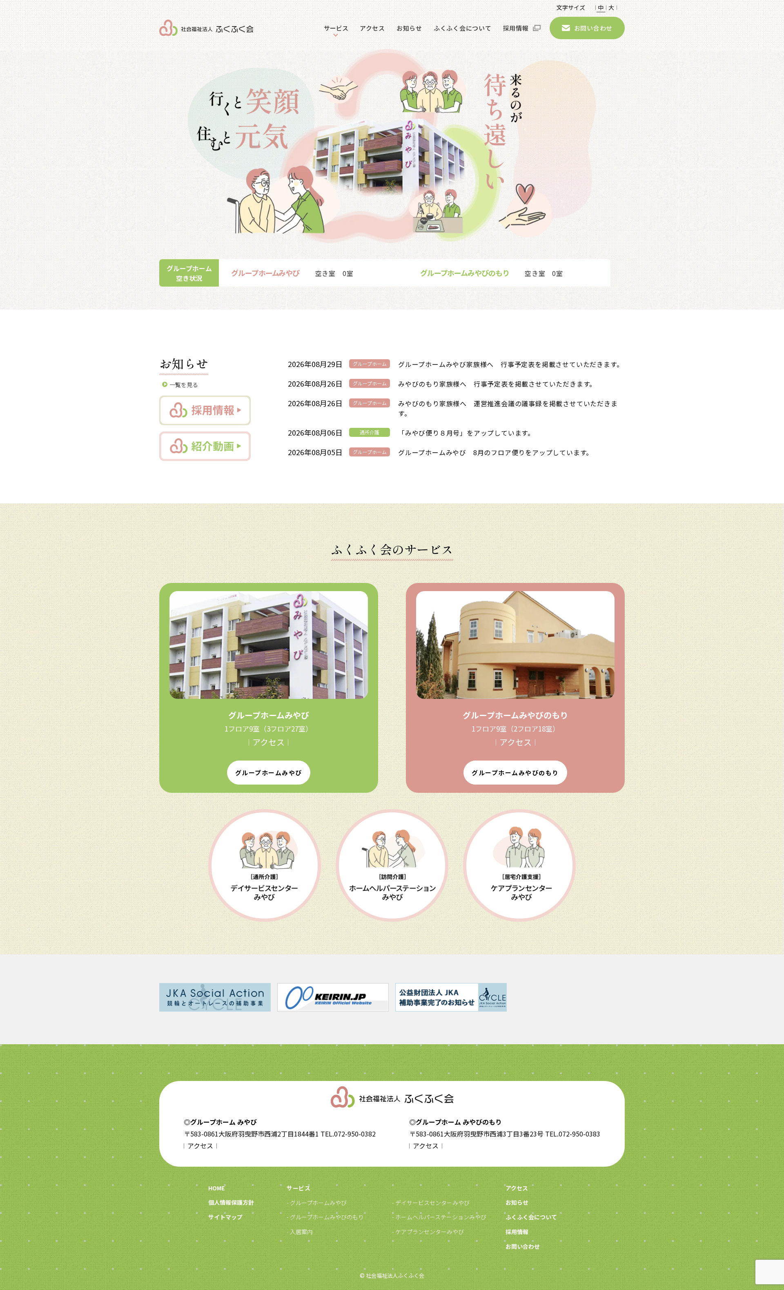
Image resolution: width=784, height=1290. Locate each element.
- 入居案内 (300, 1232)
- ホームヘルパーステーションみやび (439, 1217)
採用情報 (516, 28)
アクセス (372, 28)
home (216, 1188)
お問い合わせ (593, 28)
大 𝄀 (611, 7)
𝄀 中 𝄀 (600, 7)
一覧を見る (183, 384)
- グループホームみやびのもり (325, 1217)
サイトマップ (225, 1217)
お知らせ (409, 28)
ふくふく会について (463, 28)
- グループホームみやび (317, 1203)
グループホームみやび (268, 772)
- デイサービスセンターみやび (431, 1203)
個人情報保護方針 (231, 1202)
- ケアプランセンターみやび (428, 1232)
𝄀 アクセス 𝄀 (268, 742)
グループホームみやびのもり (515, 772)
